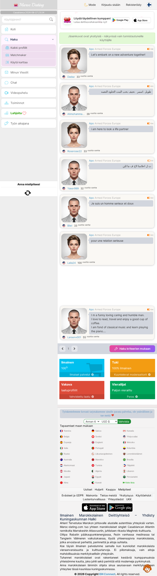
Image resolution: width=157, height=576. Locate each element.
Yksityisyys (126, 495)
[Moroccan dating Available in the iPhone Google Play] (120, 505)
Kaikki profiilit (19, 47)
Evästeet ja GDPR (72, 495)
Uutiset (87, 489)
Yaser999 (73, 188)
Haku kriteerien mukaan (134, 348)
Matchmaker (18, 55)
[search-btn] (51, 19)
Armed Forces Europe (108, 48)
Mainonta (91, 495)
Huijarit (99, 489)
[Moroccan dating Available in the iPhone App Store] (95, 505)
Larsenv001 (74, 337)
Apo (91, 48)
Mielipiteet (124, 489)
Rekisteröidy (133, 4)
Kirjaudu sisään (110, 4)
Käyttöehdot (143, 495)
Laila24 (71, 262)
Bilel (69, 225)
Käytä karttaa (19, 62)
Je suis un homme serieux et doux (112, 203)
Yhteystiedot (116, 499)
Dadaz (71, 76)
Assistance (147, 568)
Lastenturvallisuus (94, 499)
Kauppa (111, 489)
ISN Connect (107, 574)
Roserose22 (74, 151)
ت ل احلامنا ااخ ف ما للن (137, 166)
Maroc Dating (31, 5)
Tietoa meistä (108, 495)
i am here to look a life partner (109, 129)
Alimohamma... (76, 113)
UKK (129, 499)
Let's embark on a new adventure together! (118, 54)
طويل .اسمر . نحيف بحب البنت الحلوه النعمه (126, 91)
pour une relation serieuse (107, 240)
